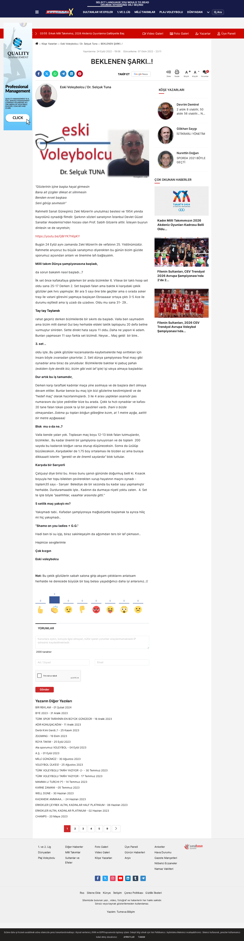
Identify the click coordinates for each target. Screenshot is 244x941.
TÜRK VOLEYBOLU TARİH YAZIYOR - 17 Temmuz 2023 (68, 776)
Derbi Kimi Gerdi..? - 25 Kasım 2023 (57, 730)
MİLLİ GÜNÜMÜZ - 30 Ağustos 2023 (58, 759)
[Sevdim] (68, 604)
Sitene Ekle (94, 892)
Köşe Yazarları (49, 43)
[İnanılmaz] (124, 604)
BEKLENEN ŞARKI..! (112, 43)
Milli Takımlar (145, 12)
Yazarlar (205, 33)
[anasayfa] (36, 43)
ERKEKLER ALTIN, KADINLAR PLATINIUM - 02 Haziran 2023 (72, 810)
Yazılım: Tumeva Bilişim (121, 911)
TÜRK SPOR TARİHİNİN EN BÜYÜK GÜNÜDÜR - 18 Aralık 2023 (73, 719)
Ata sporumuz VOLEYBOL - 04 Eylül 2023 (60, 747)
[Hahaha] (110, 604)
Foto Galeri (181, 33)
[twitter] (47, 74)
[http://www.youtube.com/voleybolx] (120, 878)
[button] (36, 34)
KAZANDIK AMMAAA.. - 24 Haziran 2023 (60, 799)
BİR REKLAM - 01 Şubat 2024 (53, 707)
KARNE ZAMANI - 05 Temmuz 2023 (57, 787)
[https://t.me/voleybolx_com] (143, 878)
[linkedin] (71, 74)
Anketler (160, 846)
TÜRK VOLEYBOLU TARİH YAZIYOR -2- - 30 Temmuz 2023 (71, 770)
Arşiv (128, 858)
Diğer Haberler (74, 846)
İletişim (117, 892)
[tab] (45, 628)
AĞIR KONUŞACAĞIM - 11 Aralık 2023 (58, 724)
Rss (82, 892)
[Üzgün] (138, 604)
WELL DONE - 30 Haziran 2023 (54, 793)
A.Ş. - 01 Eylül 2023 (47, 753)
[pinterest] (79, 74)
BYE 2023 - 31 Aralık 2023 (51, 713)
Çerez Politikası (133, 892)
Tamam (141, 937)
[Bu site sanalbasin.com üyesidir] (193, 846)
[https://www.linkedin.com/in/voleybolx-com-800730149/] (128, 878)
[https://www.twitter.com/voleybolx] (105, 878)
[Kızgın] (96, 604)
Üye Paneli (228, 33)
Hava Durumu (163, 852)
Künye (107, 892)
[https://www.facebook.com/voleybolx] (97, 878)
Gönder (44, 689)
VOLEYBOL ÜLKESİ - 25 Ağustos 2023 (59, 764)
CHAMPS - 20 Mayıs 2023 (51, 816)
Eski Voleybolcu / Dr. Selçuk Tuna (79, 43)
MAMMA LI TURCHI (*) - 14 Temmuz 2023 (61, 782)
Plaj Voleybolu (171, 12)
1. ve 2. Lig (123, 12)
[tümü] (208, 12)
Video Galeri (154, 33)
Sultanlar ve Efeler (98, 12)
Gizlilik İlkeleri (153, 892)
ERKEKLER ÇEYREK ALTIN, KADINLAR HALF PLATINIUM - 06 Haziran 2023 (81, 805)
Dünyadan (195, 12)
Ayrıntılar (129, 937)
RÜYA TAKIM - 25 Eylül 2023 (53, 741)
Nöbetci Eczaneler (166, 863)
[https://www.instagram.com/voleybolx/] (112, 878)
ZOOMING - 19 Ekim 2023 (51, 736)
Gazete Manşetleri (166, 858)
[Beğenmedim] (82, 604)
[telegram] (63, 74)
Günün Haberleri (135, 852)
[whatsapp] (55, 74)
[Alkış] (54, 604)
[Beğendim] (40, 604)
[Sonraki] (116, 828)
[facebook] (38, 74)
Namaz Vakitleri (164, 868)
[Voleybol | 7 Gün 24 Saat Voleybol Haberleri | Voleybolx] (60, 12)
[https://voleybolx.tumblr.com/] (135, 878)
